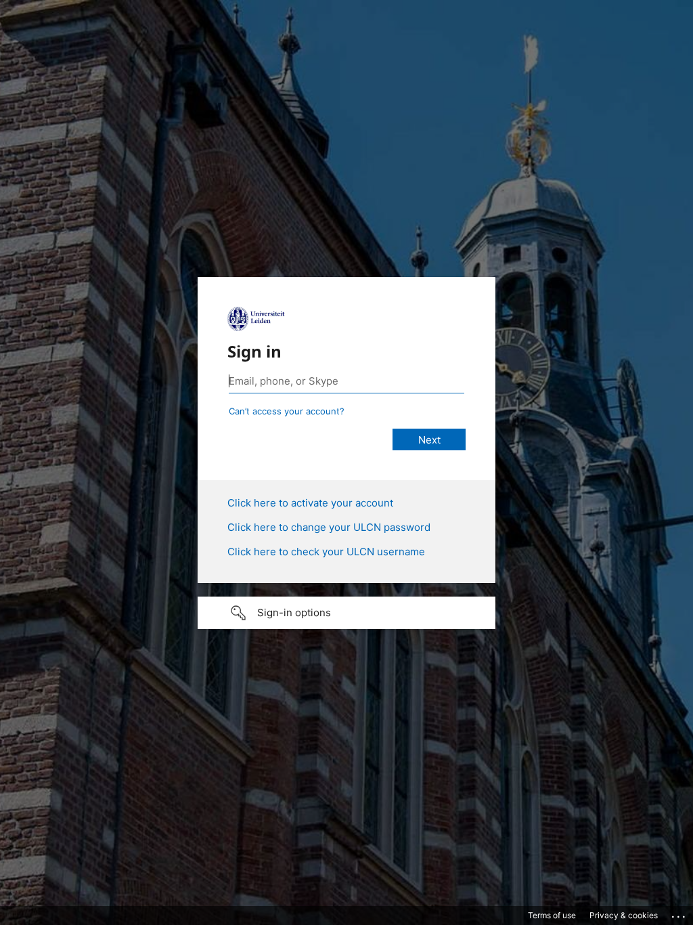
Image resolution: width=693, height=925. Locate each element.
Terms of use (552, 915)
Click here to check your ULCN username (326, 551)
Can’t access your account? (286, 411)
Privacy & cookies (623, 915)
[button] (346, 613)
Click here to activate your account (310, 502)
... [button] (679, 913)
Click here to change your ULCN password (328, 527)
